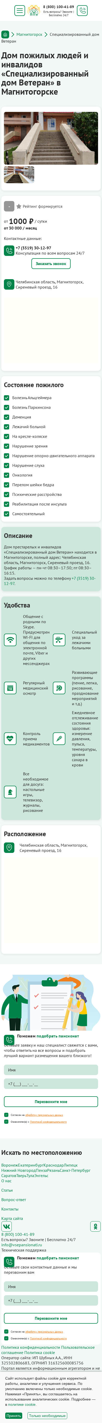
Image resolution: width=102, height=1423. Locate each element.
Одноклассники (95, 1226)
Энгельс (41, 1175)
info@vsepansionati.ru (21, 1244)
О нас (6, 1180)
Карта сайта (12, 1218)
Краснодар (53, 1165)
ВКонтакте (6, 1226)
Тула (30, 1175)
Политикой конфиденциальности (48, 1121)
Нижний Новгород (18, 1170)
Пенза (41, 1170)
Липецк (71, 1165)
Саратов (8, 1175)
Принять (14, 1416)
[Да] (6, 1114)
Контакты (10, 1209)
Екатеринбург (30, 1165)
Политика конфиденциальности (30, 1347)
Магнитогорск (29, 34)
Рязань (53, 1170)
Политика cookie (39, 1352)
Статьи (7, 1190)
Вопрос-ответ (13, 1199)
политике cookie (22, 1404)
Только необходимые (47, 1416)
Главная (5, 34)
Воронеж (9, 1165)
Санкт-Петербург (75, 1170)
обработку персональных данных (44, 1115)
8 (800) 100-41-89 (58, 6)
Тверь (21, 1175)
